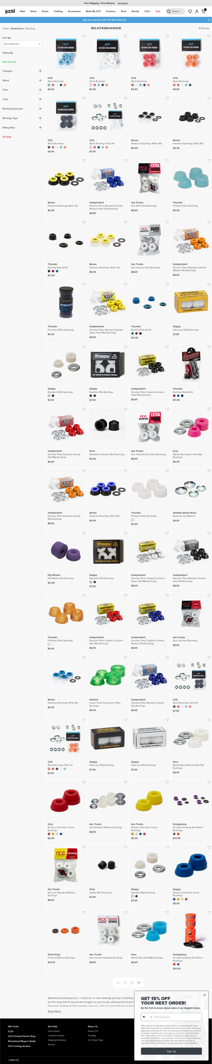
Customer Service (56, 1035)
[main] (106, 521)
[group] (106, 3)
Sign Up (171, 1051)
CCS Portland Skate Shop (21, 1036)
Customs (110, 11)
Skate (33, 11)
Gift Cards (13, 1026)
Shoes (45, 11)
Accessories (74, 11)
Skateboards (17, 28)
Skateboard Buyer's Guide (22, 1041)
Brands (135, 11)
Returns (51, 1044)
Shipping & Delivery (57, 1040)
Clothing (58, 11)
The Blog (92, 1035)
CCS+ (147, 11)
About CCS (93, 1031)
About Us (93, 1026)
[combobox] (147, 1017)
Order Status (54, 1031)
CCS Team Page (95, 1040)
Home (6, 28)
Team (123, 11)
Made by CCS (93, 11)
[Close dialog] (204, 995)
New (22, 11)
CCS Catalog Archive (19, 1046)
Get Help (52, 1026)
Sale (158, 11)
